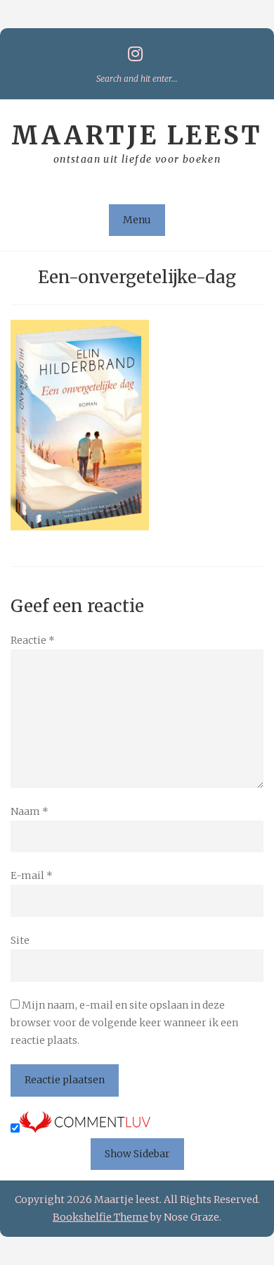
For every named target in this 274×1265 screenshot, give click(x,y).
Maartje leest (137, 135)
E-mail (32, 875)
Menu (137, 219)
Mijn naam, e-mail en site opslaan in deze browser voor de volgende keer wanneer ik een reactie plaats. (124, 1023)
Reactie (33, 640)
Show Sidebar (137, 1153)
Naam (29, 811)
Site (20, 940)
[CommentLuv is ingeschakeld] (85, 1129)
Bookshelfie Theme (100, 1217)
